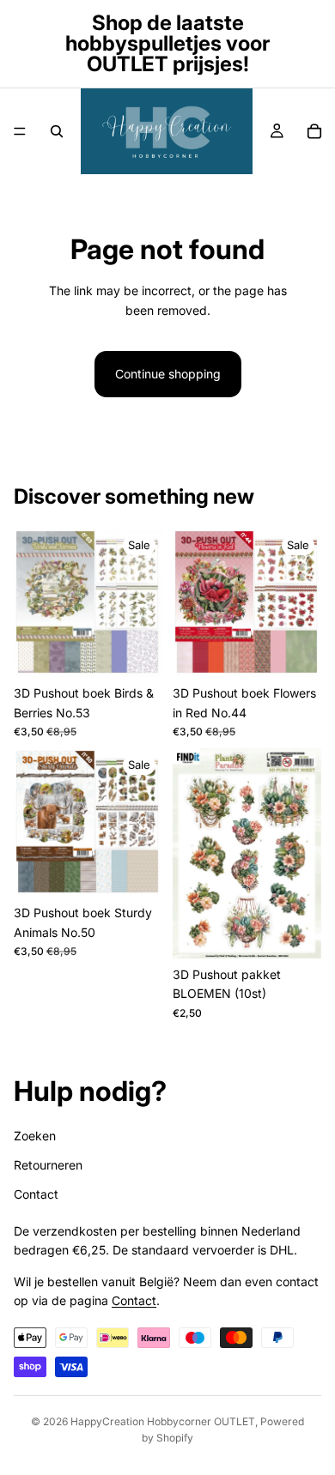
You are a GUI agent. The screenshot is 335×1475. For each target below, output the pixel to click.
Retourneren (48, 1165)
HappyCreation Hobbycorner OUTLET (162, 1421)
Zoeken (35, 1134)
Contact (36, 1194)
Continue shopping (168, 373)
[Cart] (314, 131)
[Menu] (20, 131)
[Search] (57, 131)
